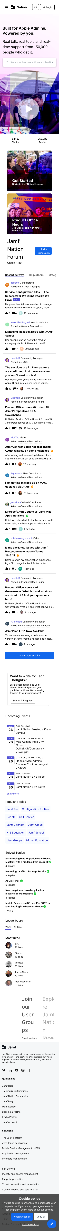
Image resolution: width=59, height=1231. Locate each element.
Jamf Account (9, 1122)
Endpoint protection (12, 1179)
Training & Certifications (15, 1091)
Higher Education (37, 840)
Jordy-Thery (21, 972)
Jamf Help (7, 1085)
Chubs (18, 953)
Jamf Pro (12, 809)
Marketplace (9, 1106)
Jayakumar (16, 473)
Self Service (26, 817)
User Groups (14, 840)
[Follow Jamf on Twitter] (3, 1070)
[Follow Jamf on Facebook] (29, 1070)
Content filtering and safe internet (20, 1189)
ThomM (19, 962)
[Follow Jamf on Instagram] (23, 1070)
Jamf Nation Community (15, 1096)
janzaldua (15, 502)
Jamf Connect (15, 824)
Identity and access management (20, 1173)
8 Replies (10, 875)
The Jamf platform (12, 1137)
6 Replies (10, 884)
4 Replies (10, 866)
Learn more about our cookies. (37, 1209)
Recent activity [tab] (14, 275)
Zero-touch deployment (15, 1143)
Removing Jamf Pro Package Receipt (25, 871)
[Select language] (35, 7)
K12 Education (15, 832)
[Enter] (6, 62)
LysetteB (15, 358)
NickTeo (14, 437)
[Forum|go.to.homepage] (17, 7)
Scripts (11, 817)
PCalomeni (16, 621)
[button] (51, 1223)
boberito (15, 282)
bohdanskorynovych (21, 538)
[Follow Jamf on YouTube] (16, 1070)
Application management (15, 1153)
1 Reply (9, 910)
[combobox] (29, 62)
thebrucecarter (23, 981)
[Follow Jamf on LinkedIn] (10, 1070)
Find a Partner (9, 1117)
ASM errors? (12, 880)
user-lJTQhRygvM (20, 322)
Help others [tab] (36, 275)
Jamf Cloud (35, 824)
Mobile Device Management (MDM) (21, 1148)
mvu (17, 943)
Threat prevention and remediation (20, 1184)
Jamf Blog (7, 1101)
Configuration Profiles (35, 809)
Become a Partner (11, 1111)
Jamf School (36, 832)
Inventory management (14, 1158)
